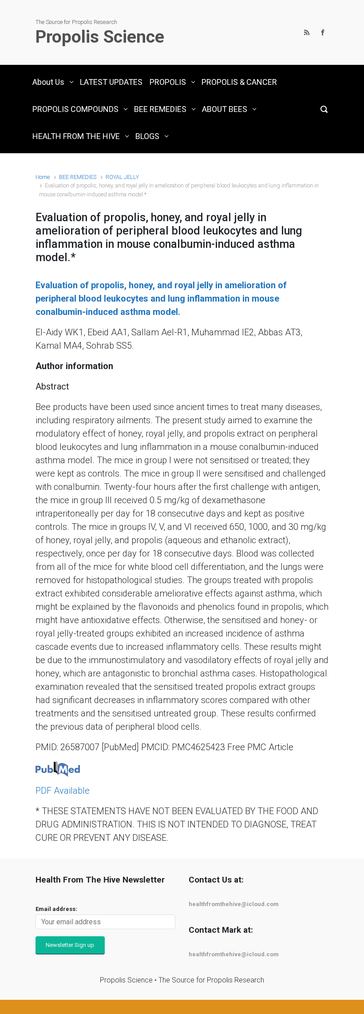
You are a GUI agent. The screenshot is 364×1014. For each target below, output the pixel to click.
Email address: (56, 909)
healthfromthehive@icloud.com (234, 904)
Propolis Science (100, 37)
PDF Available (63, 790)
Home (43, 177)
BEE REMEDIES (77, 177)
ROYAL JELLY (122, 177)
